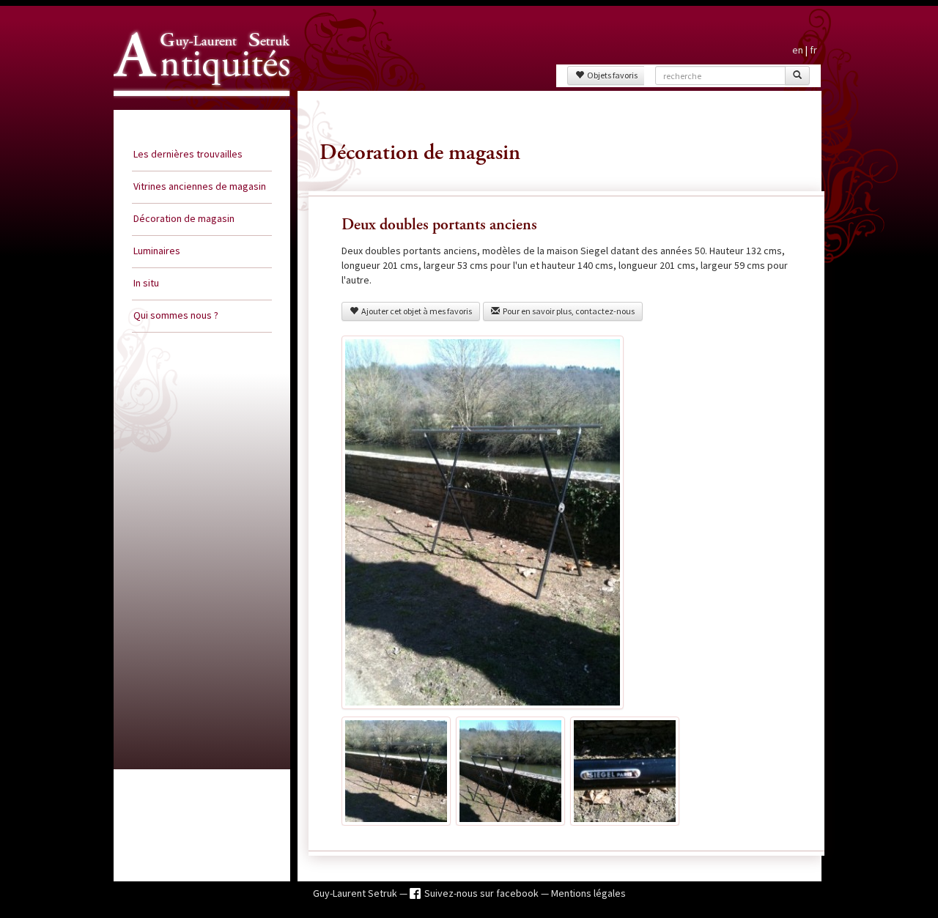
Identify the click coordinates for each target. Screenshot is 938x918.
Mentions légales (588, 893)
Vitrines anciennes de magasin (199, 186)
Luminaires (156, 250)
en (797, 49)
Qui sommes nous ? (175, 315)
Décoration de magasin (183, 218)
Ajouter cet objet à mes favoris (415, 311)
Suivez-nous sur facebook (482, 893)
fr (813, 49)
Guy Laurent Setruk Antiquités (196, 109)
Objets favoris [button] (611, 75)
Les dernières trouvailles (188, 153)
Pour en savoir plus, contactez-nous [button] (567, 311)
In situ (146, 282)
